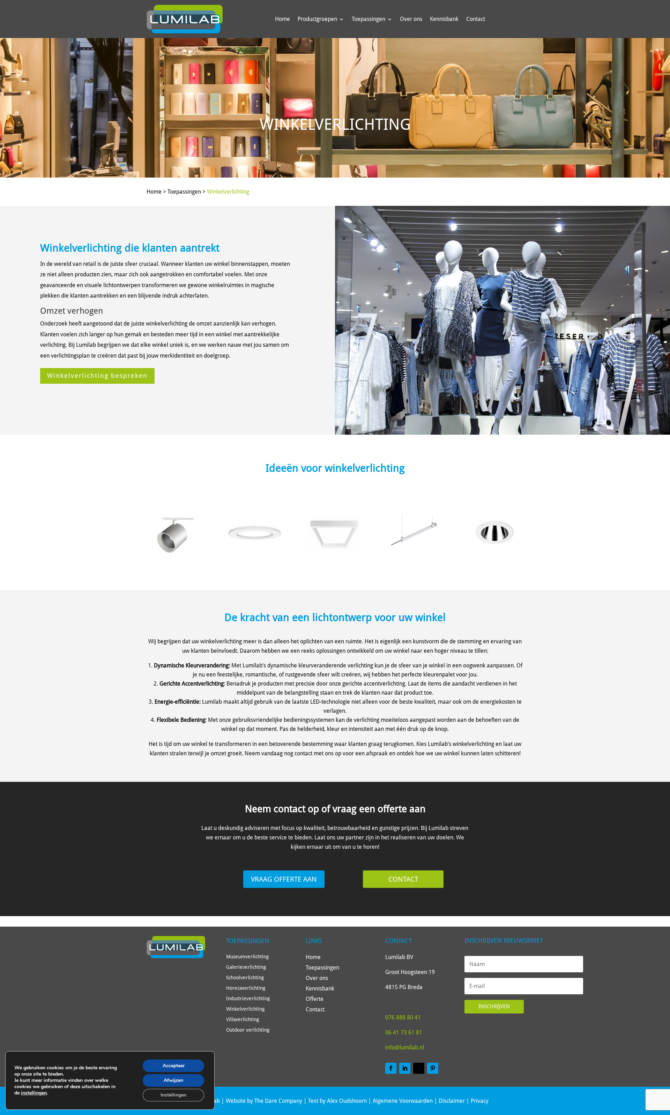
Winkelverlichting (228, 191)
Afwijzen (173, 1080)
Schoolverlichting (245, 977)
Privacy (480, 1101)
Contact (475, 19)
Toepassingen (368, 19)
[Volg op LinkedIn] (404, 1068)
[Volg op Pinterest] (432, 1068)
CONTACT (403, 879)
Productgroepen (317, 19)
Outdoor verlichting (247, 1030)
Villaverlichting (242, 1019)
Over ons (411, 19)
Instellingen (173, 1095)
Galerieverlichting (246, 967)
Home (282, 19)
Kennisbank (444, 19)
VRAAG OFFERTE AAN (284, 879)
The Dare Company (278, 1101)
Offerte (314, 999)
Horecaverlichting (245, 988)
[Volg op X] (418, 1068)
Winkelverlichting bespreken (97, 375)
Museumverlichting (247, 956)
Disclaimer (452, 1101)
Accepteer (174, 1065)
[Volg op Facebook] (390, 1068)
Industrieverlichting (248, 998)
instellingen (34, 1093)
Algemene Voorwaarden (403, 1101)
